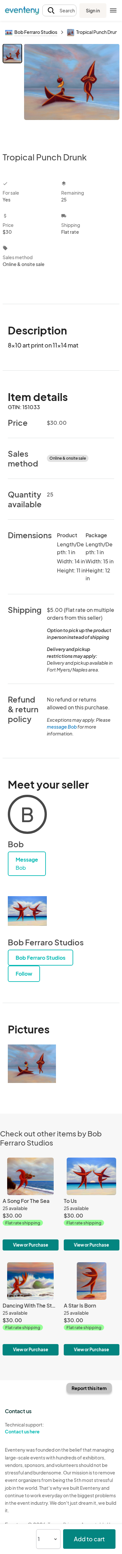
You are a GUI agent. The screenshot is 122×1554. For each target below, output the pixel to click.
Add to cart (89, 1539)
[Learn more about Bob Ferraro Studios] (27, 911)
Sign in (93, 10)
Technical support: (24, 1428)
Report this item (89, 1388)
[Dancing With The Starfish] (31, 1308)
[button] (59, 10)
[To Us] (92, 1204)
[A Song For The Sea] (31, 1204)
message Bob (62, 727)
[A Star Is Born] (92, 1308)
